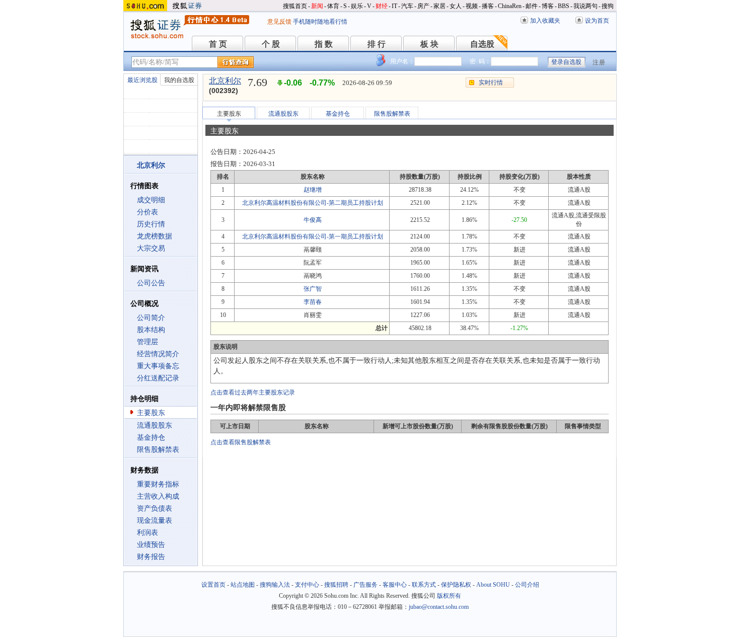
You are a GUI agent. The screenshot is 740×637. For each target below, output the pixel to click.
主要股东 (151, 413)
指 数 (324, 44)
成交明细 (151, 200)
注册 (599, 62)
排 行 (376, 44)
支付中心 (307, 584)
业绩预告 (151, 544)
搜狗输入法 (275, 584)
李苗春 (313, 301)
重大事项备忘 (158, 366)
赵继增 (313, 189)
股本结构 (151, 330)
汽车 (407, 6)
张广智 (313, 288)
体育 (333, 6)
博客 (548, 6)
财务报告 (151, 557)
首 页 (218, 44)
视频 (472, 6)
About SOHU (493, 584)
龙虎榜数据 (154, 236)
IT (394, 6)
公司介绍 (527, 584)
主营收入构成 (158, 496)
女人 (456, 6)
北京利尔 (225, 80)
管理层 (147, 342)
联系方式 (424, 584)
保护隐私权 (456, 584)
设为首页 (597, 20)
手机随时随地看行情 (320, 21)
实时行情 (491, 82)
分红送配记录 (158, 378)
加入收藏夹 (545, 20)
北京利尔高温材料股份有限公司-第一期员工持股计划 (312, 236)
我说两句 (585, 6)
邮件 (532, 6)
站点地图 (243, 584)
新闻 (317, 6)
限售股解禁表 (158, 449)
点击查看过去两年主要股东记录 (252, 392)
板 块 (429, 44)
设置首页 (213, 584)
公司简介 (151, 318)
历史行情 (151, 224)
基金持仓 (151, 437)
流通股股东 (154, 425)
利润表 (147, 532)
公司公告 (151, 283)
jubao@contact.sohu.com (439, 606)
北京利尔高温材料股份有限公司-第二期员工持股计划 (312, 202)
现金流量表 (154, 520)
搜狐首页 (295, 6)
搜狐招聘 (336, 584)
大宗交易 (151, 248)
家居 (439, 6)
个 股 (271, 44)
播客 (488, 6)
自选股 (482, 44)
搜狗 (608, 6)
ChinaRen (510, 6)
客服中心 (395, 584)
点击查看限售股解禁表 (240, 442)
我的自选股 (179, 80)
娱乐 (357, 6)
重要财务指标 (158, 484)
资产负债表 (154, 508)
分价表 (147, 212)
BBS (563, 6)
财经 (382, 6)
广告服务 (365, 584)
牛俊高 (313, 219)
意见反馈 (279, 21)
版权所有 (449, 595)
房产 (423, 6)
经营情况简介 (158, 354)
